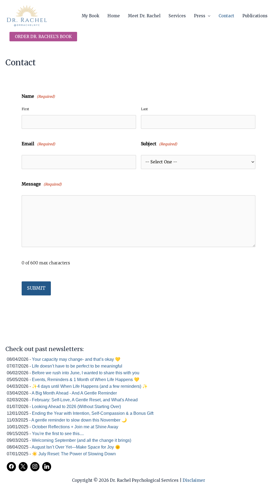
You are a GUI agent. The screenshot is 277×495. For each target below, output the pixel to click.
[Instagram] (35, 467)
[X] (23, 467)
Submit (36, 288)
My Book (90, 15)
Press (199, 15)
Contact (226, 15)
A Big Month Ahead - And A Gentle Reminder (74, 393)
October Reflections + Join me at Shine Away (75, 427)
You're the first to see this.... (58, 433)
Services (177, 15)
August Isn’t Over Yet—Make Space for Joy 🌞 (76, 447)
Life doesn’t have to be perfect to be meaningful (77, 366)
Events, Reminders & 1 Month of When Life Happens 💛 (85, 379)
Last (144, 109)
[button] (43, 36)
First (25, 109)
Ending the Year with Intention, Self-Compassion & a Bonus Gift (92, 413)
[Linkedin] (47, 467)
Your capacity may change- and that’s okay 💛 (76, 359)
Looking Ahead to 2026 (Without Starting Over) (76, 406)
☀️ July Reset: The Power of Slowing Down (74, 454)
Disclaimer (194, 480)
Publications (255, 15)
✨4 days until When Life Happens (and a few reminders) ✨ (90, 386)
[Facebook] (11, 467)
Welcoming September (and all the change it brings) (81, 440)
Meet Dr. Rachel (144, 15)
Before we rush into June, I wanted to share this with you (85, 373)
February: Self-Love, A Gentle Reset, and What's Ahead (85, 400)
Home (113, 15)
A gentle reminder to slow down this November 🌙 (79, 420)
